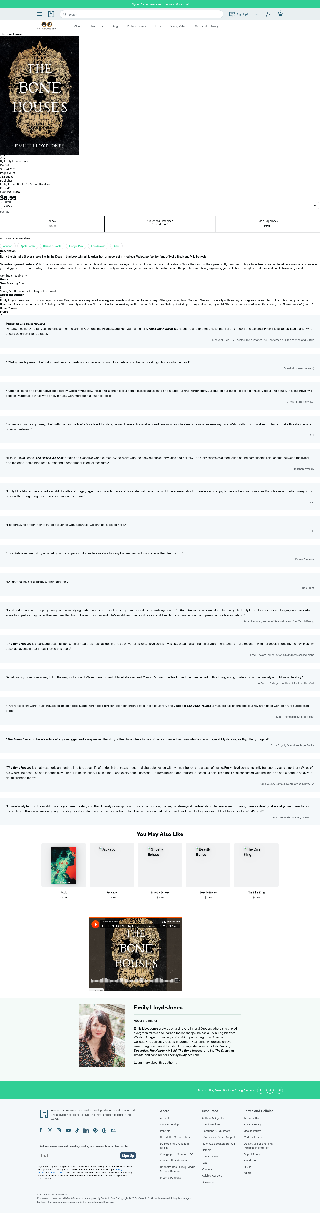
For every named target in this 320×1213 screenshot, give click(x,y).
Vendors (207, 1169)
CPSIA (248, 1167)
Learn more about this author (154, 1062)
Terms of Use (252, 1118)
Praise (4, 311)
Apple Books (28, 246)
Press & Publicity (170, 1177)
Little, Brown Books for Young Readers (25, 184)
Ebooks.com (98, 246)
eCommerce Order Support (218, 1137)
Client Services (211, 1124)
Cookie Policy (252, 1131)
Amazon (7, 246)
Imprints (165, 1131)
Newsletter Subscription (175, 1137)
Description (8, 251)
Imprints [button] (97, 26)
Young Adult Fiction (13, 291)
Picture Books (136, 26)
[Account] (268, 14)
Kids (158, 26)
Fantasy (34, 291)
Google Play (76, 246)
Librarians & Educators (216, 1131)
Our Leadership (169, 1124)
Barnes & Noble (52, 246)
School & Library (207, 26)
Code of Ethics (253, 1137)
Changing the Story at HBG (176, 1154)
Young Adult (178, 26)
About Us (165, 1118)
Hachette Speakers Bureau (218, 1143)
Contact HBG (210, 1156)
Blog (115, 26)
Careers (206, 1150)
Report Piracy (252, 1154)
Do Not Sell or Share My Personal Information (258, 1145)
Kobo (116, 246)
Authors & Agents (213, 1118)
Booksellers (209, 1182)
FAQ (204, 1162)
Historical (49, 291)
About (78, 26)
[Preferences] (256, 14)
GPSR (247, 1173)
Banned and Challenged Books (175, 1145)
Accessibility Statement (174, 1160)
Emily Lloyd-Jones (16, 161)
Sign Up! (242, 14)
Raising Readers (212, 1175)
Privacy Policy (252, 1124)
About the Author (12, 294)
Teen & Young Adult (13, 283)
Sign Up (128, 1155)
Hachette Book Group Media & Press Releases (177, 1169)
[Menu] (39, 14)
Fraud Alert (251, 1160)
